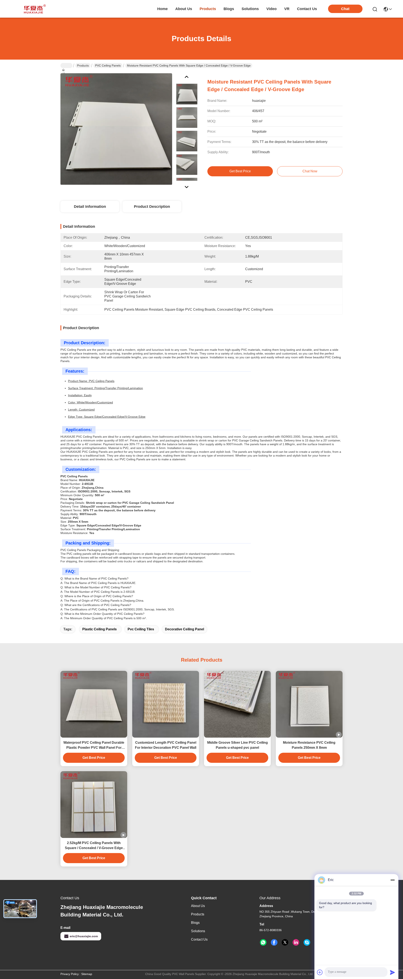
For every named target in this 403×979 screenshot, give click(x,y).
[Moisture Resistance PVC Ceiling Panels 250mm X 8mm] (309, 704)
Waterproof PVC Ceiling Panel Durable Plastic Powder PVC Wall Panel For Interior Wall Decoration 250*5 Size (93, 745)
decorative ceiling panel (184, 629)
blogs (229, 9)
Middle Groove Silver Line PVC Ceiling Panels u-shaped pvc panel (237, 745)
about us (183, 9)
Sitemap (86, 974)
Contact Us (199, 939)
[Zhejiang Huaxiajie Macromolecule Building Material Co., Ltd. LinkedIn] (296, 942)
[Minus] (392, 879)
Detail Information (90, 206)
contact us (307, 9)
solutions (250, 9)
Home (162, 9)
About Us (198, 906)
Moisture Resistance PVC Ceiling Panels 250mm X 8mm (309, 745)
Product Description (152, 206)
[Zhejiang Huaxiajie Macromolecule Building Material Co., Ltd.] (33, 9)
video (271, 9)
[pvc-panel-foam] (307, 942)
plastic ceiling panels (99, 629)
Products (83, 65)
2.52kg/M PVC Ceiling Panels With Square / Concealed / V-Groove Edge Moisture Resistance (94, 846)
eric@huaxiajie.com (84, 936)
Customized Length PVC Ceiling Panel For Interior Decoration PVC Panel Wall (165, 745)
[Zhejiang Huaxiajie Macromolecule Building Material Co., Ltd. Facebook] (274, 942)
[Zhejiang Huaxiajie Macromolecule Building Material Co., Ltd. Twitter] (285, 942)
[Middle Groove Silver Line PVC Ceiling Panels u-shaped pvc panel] (237, 704)
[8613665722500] (263, 942)
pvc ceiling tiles (141, 629)
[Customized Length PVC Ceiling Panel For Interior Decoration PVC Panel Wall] (165, 704)
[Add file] (320, 972)
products (208, 9)
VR (286, 9)
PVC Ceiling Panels (108, 65)
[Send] (392, 972)
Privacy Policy (69, 974)
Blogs (195, 922)
